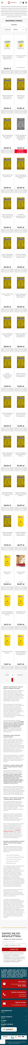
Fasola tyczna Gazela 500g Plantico (21, 97)
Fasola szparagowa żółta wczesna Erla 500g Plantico (7, 216)
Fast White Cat (16, 1043)
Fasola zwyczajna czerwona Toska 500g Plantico (21, 415)
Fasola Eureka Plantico (21, 572)
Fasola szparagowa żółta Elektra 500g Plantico (7, 494)
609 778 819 (22, 996)
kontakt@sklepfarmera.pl (19, 1005)
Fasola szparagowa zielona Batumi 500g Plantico (7, 97)
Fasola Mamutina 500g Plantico (21, 612)
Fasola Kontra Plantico (7, 572)
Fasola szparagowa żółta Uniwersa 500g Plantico (20, 534)
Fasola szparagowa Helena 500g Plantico (7, 335)
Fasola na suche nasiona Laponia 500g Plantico (21, 375)
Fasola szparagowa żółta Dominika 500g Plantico (7, 534)
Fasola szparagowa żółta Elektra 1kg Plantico (20, 454)
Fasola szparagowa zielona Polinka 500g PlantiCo (7, 57)
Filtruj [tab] (14, 24)
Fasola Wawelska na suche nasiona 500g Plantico (21, 256)
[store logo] (13, 2)
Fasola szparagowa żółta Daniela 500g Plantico (20, 494)
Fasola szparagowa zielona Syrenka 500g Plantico (20, 295)
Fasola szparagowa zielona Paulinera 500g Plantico (20, 653)
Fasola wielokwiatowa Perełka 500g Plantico (7, 376)
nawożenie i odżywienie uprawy (12, 830)
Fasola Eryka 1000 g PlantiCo (20, 56)
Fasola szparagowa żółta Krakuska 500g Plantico (20, 335)
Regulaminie (15, 961)
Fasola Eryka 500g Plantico (7, 652)
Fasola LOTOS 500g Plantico (7, 294)
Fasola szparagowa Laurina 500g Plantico (7, 415)
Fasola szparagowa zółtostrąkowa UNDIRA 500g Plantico (20, 137)
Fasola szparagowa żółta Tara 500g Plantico (7, 137)
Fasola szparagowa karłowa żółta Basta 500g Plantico (7, 256)
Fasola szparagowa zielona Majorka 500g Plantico (7, 454)
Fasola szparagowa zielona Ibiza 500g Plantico (20, 176)
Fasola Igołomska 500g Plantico (7, 175)
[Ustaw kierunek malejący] (26, 29)
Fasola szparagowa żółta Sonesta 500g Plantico (7, 613)
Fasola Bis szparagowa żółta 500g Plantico (21, 216)
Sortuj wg (7, 29)
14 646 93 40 (22, 994)
